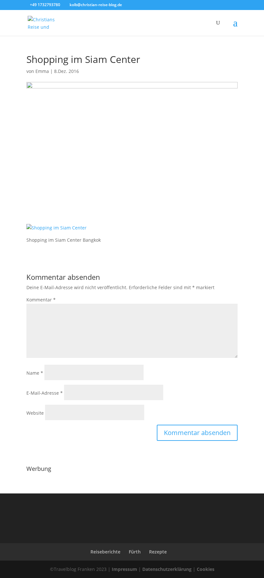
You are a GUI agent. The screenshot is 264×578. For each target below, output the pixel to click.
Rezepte (158, 552)
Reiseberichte (105, 552)
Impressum (124, 569)
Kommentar (41, 300)
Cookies (205, 569)
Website (35, 413)
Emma (42, 71)
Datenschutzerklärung (167, 569)
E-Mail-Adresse (44, 393)
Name (34, 373)
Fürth (135, 552)
